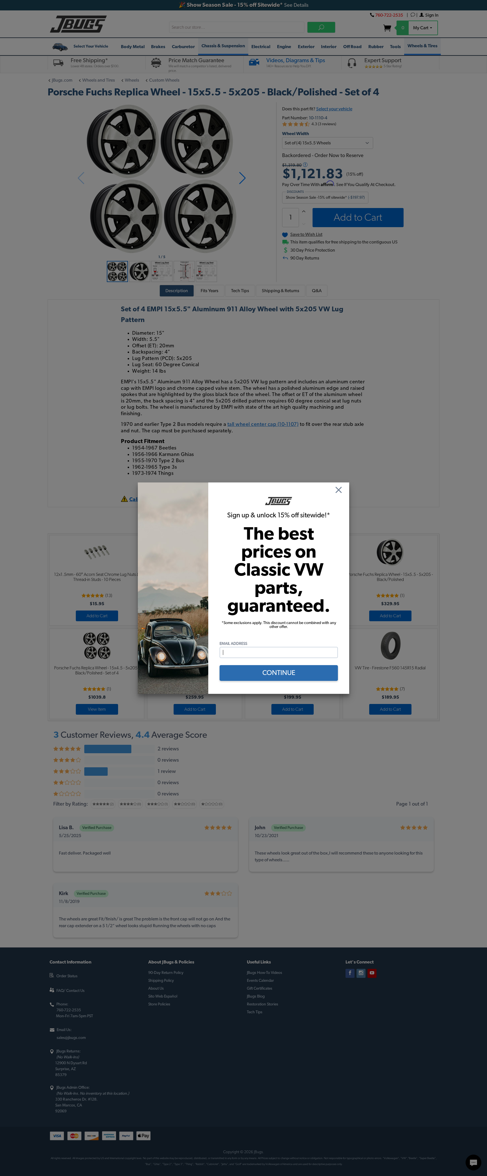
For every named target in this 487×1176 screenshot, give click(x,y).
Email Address (233, 644)
